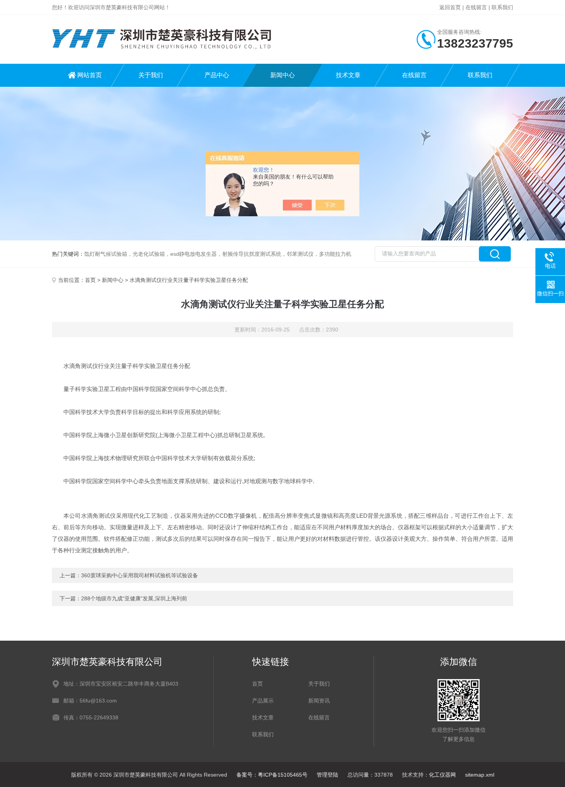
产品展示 (263, 701)
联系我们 (502, 7)
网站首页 (89, 75)
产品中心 (216, 75)
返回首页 (450, 7)
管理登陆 (327, 775)
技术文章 (348, 75)
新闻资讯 (319, 701)
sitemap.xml (479, 775)
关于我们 (150, 75)
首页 (90, 280)
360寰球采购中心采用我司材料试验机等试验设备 (139, 575)
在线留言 (476, 7)
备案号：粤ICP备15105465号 (271, 775)
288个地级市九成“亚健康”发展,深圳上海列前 (134, 598)
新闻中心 (282, 75)
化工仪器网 (442, 775)
